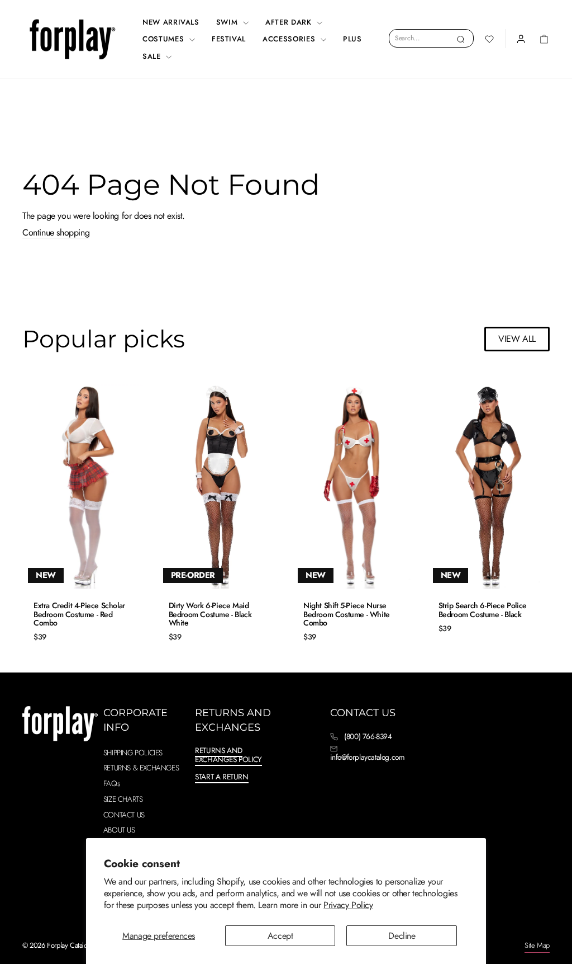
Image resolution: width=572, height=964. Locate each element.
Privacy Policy (348, 905)
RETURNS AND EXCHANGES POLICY (228, 755)
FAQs (111, 783)
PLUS (352, 39)
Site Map (537, 945)
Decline (401, 935)
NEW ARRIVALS (170, 22)
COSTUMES (164, 39)
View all (517, 338)
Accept (280, 935)
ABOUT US (119, 829)
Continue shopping (55, 232)
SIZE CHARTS (123, 799)
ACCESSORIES (290, 39)
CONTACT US (124, 814)
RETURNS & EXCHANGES (141, 767)
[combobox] (431, 38)
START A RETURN (221, 776)
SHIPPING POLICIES (133, 752)
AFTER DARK (289, 22)
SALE (152, 56)
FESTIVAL (229, 39)
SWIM (228, 22)
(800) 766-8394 (368, 736)
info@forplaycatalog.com (367, 757)
